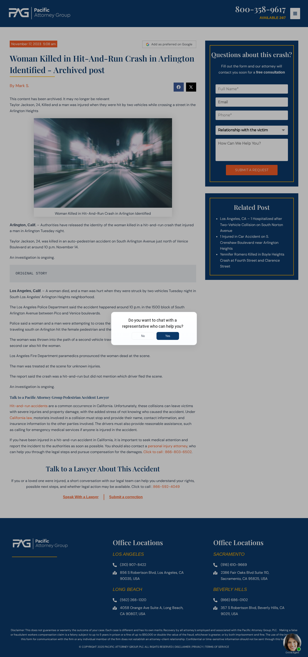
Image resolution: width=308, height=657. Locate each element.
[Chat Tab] (154, 328)
